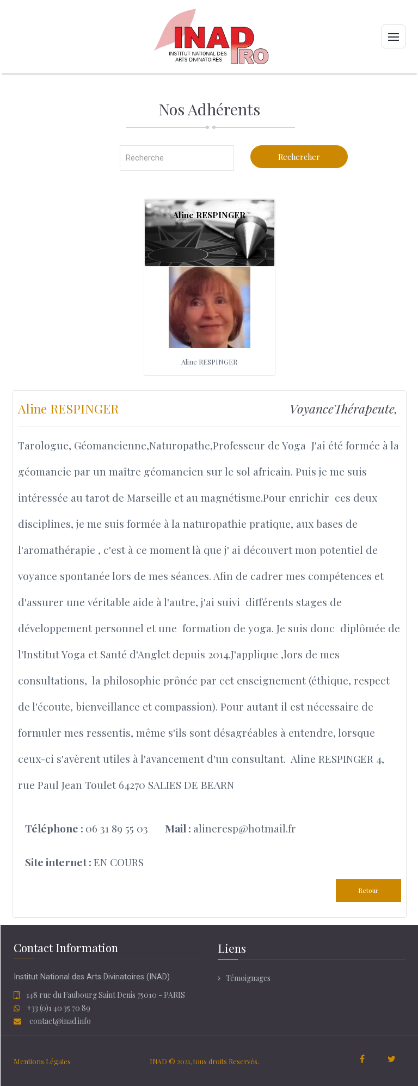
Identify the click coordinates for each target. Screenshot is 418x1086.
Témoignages (248, 978)
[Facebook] (362, 1059)
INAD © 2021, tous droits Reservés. (204, 1061)
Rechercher (299, 156)
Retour (368, 890)
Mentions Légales (42, 1061)
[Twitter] (391, 1059)
